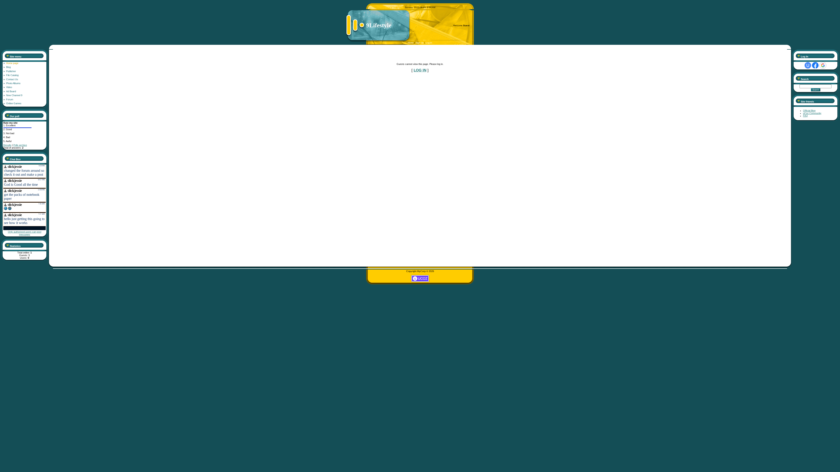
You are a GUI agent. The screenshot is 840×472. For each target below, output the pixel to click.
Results (7, 145)
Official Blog (809, 110)
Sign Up (420, 43)
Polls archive (20, 145)
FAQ (805, 116)
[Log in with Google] (822, 65)
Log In (429, 43)
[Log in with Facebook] (815, 65)
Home (411, 43)
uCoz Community (812, 113)
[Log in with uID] (808, 65)
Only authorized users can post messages (24, 233)
